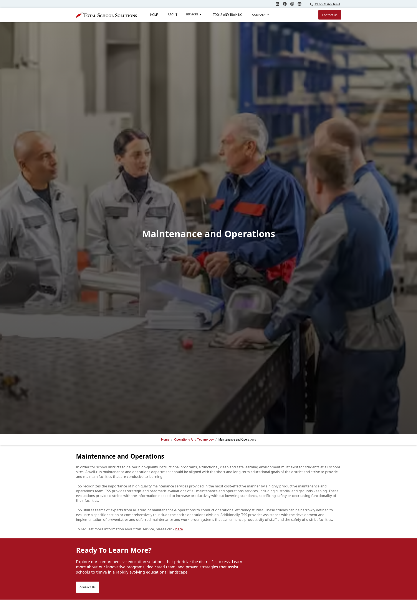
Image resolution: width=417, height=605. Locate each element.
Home (165, 439)
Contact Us (330, 15)
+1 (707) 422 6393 (327, 4)
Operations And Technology (194, 439)
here (179, 529)
